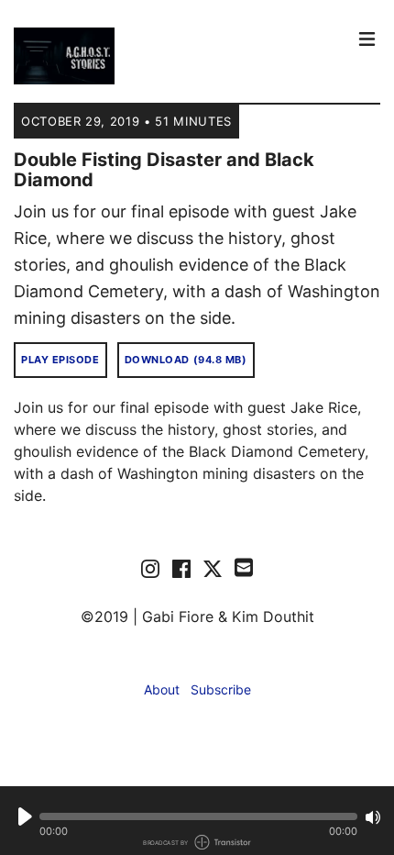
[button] (198, 816)
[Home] (179, 56)
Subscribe (221, 689)
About (162, 689)
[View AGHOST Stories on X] (212, 568)
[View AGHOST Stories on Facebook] (181, 568)
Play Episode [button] (60, 359)
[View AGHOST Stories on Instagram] (150, 568)
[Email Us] (244, 566)
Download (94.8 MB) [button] (186, 359)
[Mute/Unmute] (373, 817)
